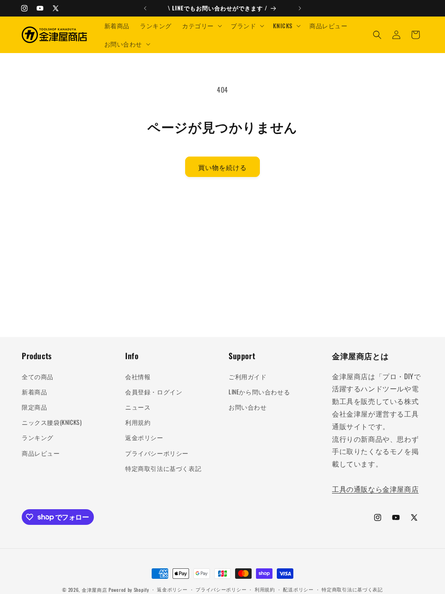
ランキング (37, 437)
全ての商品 (37, 376)
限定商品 (34, 406)
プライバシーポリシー (157, 452)
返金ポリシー (144, 437)
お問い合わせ (248, 406)
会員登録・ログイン (153, 391)
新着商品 (34, 391)
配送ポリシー (298, 589)
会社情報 (137, 376)
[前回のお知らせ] (145, 8)
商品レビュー (41, 452)
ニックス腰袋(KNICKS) (52, 422)
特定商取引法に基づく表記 (163, 468)
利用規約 (137, 422)
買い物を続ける (222, 167)
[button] (201, 26)
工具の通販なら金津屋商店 (375, 489)
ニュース (137, 406)
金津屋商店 (94, 589)
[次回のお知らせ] (299, 8)
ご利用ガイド (248, 376)
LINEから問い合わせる (259, 391)
